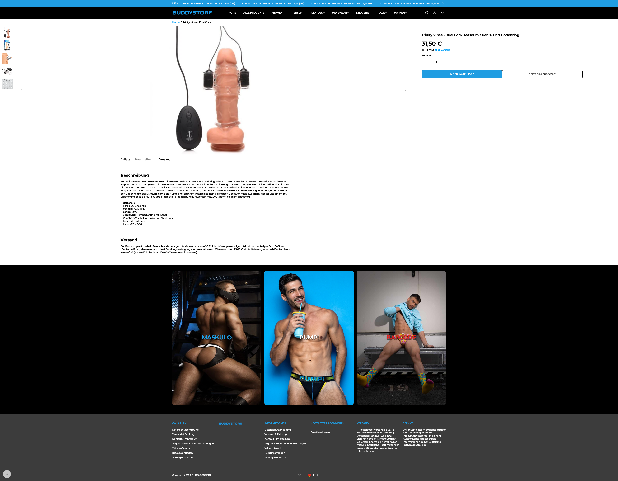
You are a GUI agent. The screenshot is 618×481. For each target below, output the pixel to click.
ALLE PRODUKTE (253, 12)
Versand (165, 159)
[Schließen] (443, 3)
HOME (232, 12)
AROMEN (277, 12)
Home (176, 22)
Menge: (426, 55)
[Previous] (21, 90)
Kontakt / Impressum (184, 439)
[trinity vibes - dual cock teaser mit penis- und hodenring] (213, 90)
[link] (239, 424)
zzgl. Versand (442, 49)
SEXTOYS (317, 12)
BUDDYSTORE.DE (201, 475)
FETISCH (297, 12)
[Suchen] (426, 12)
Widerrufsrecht (181, 448)
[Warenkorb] (442, 12)
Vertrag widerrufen (183, 457)
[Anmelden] (434, 12)
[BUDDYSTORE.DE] (192, 13)
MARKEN (399, 12)
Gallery (125, 159)
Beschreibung (144, 159)
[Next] (405, 90)
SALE (382, 12)
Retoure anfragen (182, 453)
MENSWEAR (339, 12)
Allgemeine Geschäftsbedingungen (193, 443)
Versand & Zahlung (183, 434)
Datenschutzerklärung (185, 429)
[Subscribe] (352, 432)
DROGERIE (363, 12)
